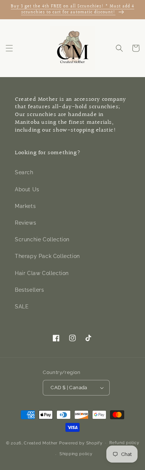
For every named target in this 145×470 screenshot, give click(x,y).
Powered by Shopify (81, 442)
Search (24, 172)
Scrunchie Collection (42, 239)
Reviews (25, 223)
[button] (9, 48)
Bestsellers (29, 290)
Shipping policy (76, 453)
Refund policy (124, 442)
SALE (22, 307)
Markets (25, 206)
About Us (27, 189)
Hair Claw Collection (42, 273)
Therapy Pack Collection (47, 256)
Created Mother (41, 442)
